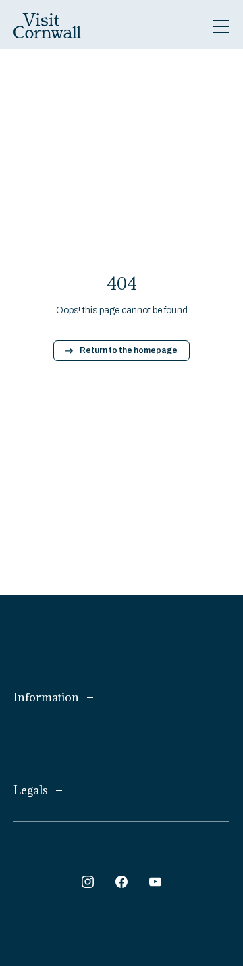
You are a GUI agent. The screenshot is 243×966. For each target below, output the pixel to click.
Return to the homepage (129, 350)
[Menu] (221, 26)
